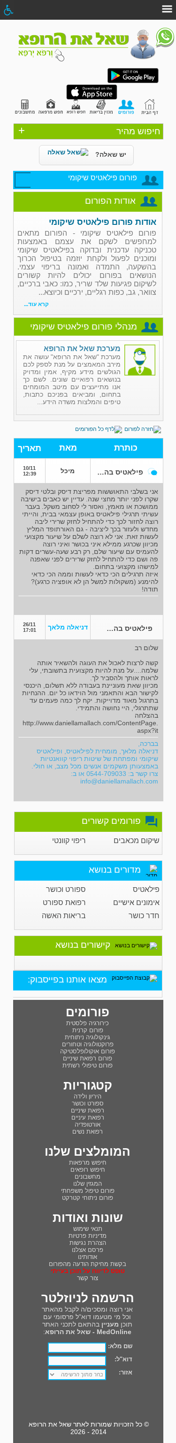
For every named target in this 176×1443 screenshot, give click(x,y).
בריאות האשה (64, 916)
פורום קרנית (87, 1030)
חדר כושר (144, 916)
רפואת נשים (87, 1131)
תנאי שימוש (87, 1228)
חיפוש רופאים (87, 1169)
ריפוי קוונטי (69, 840)
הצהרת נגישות (87, 1242)
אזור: (125, 1372)
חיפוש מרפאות (88, 1162)
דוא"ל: (123, 1359)
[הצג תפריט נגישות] (8, 10)
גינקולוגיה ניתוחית (87, 1037)
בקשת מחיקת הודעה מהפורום (87, 1263)
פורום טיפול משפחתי (88, 1190)
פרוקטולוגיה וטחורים (88, 1044)
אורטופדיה (87, 1124)
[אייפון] (92, 97)
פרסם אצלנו (87, 1249)
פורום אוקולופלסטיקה (87, 1051)
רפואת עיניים (87, 1117)
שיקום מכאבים (137, 840)
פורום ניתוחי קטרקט (87, 1197)
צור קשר (87, 1278)
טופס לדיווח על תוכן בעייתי (88, 1270)
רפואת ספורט (64, 902)
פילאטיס (146, 889)
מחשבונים (87, 1176)
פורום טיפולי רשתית (87, 1065)
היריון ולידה (87, 1096)
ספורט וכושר (66, 889)
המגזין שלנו (87, 1183)
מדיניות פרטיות (88, 1235)
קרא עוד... (36, 304)
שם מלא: (120, 1346)
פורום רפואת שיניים (87, 1058)
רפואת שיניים (87, 1110)
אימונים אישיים (136, 902)
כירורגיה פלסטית (87, 1023)
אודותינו (87, 1256)
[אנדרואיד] (132, 81)
